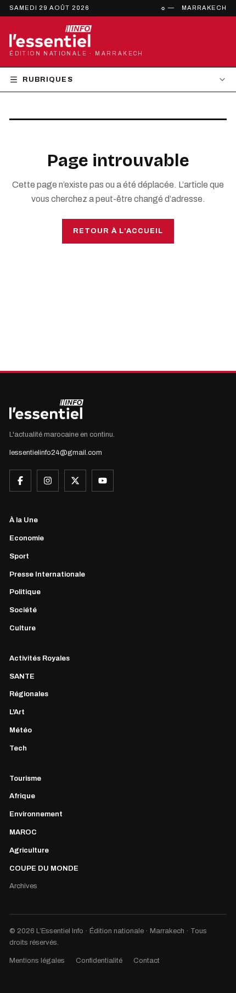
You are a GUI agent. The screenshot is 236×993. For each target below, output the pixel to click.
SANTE (22, 676)
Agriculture (29, 850)
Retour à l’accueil (118, 231)
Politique (25, 592)
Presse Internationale (47, 574)
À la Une (23, 520)
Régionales (28, 694)
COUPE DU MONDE (43, 868)
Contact (146, 960)
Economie (26, 538)
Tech (18, 748)
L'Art (17, 712)
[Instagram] (48, 481)
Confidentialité (99, 960)
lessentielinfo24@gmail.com (55, 452)
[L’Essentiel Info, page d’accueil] (46, 409)
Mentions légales (37, 960)
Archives (23, 886)
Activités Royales (39, 658)
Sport (19, 556)
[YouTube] (103, 481)
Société (23, 610)
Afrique (22, 796)
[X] (75, 481)
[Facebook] (20, 481)
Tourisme (25, 778)
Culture (22, 628)
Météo (20, 730)
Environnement (36, 814)
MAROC (23, 832)
